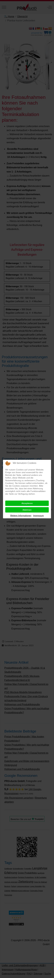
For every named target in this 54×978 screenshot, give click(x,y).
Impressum (38, 515)
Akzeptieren (27, 503)
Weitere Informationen (20, 515)
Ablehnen (27, 510)
